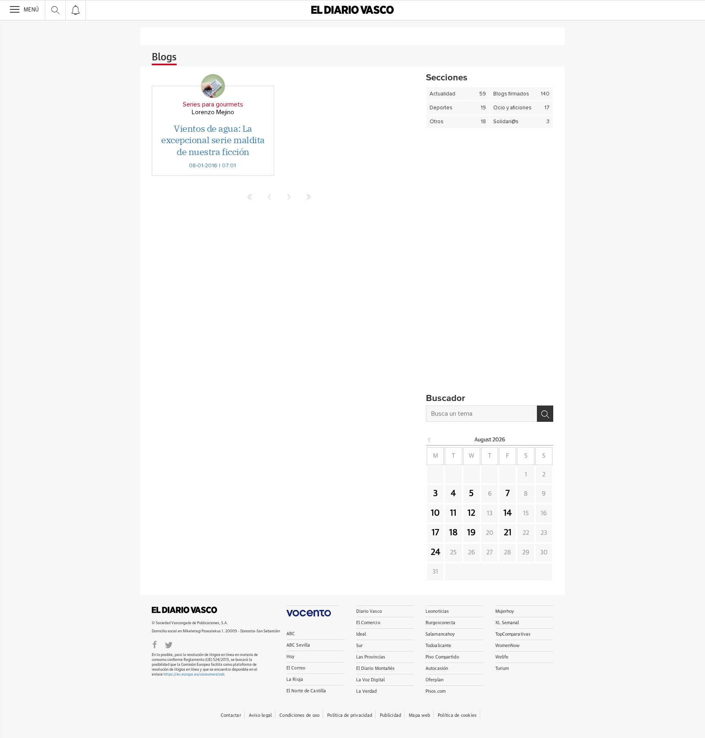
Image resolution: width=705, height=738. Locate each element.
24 (435, 552)
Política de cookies (457, 715)
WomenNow (507, 645)
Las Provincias (371, 657)
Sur (359, 645)
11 (453, 513)
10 (435, 513)
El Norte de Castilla (306, 691)
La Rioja (294, 679)
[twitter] (168, 644)
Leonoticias (437, 611)
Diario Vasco (369, 611)
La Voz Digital (370, 680)
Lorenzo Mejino (213, 112)
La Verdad (366, 691)
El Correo (295, 668)
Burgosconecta (440, 623)
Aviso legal (260, 715)
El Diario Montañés (375, 668)
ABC (290, 634)
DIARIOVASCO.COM (184, 609)
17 (435, 533)
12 (471, 513)
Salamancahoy (440, 634)
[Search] (545, 414)
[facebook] (154, 644)
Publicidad (390, 715)
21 (508, 533)
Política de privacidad (349, 715)
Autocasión (437, 668)
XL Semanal (507, 623)
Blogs (164, 57)
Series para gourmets (213, 104)
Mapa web (419, 715)
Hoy (290, 656)
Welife (502, 657)
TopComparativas (513, 634)
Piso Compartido (442, 657)
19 (471, 533)
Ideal (361, 634)
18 (453, 533)
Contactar (231, 715)
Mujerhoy (504, 611)
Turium (502, 668)
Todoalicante (438, 645)
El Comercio (368, 623)
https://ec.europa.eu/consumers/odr (194, 674)
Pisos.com (436, 691)
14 (507, 513)
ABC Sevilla (298, 645)
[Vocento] (312, 610)
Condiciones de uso (299, 715)
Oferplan (434, 680)
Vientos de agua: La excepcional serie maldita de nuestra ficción (213, 139)
